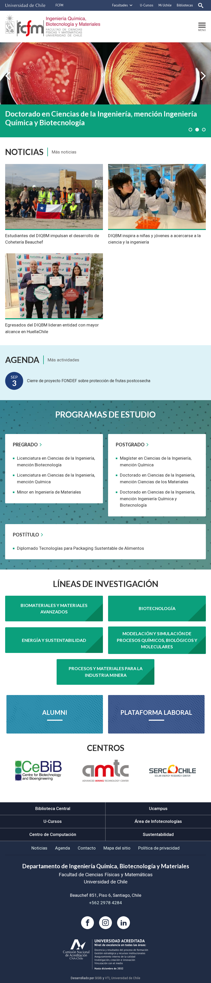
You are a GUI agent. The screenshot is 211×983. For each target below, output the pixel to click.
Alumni (54, 712)
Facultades (120, 5)
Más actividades (63, 359)
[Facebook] (87, 922)
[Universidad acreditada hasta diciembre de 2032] (105, 954)
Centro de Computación (52, 834)
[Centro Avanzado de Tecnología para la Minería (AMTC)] (105, 771)
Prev (8, 76)
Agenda (62, 848)
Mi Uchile (165, 5)
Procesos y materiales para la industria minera (106, 672)
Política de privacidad (159, 848)
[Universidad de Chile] (25, 5)
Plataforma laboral (156, 712)
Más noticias (64, 152)
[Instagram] (105, 922)
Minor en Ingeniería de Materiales (49, 492)
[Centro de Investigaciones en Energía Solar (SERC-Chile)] (172, 771)
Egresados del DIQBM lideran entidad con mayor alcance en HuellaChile (52, 328)
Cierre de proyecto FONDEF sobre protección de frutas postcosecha (88, 380)
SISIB (98, 978)
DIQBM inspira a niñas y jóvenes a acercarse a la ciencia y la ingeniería (154, 239)
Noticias (39, 848)
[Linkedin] (123, 922)
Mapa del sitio (116, 848)
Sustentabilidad (158, 834)
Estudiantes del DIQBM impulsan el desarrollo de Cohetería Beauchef (52, 239)
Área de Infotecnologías (158, 821)
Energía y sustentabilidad (54, 640)
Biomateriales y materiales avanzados (54, 609)
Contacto (87, 848)
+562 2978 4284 (105, 902)
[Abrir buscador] (201, 5)
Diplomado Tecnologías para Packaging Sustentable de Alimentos (80, 548)
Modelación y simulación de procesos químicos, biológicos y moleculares (157, 640)
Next (203, 76)
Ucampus (158, 808)
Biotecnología (157, 608)
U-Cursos (146, 5)
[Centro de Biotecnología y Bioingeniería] (38, 770)
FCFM (59, 5)
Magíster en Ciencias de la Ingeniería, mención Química (95, 113)
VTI (107, 978)
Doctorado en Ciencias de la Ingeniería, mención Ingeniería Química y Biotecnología (157, 498)
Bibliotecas (185, 5)
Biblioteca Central (52, 808)
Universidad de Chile (125, 978)
